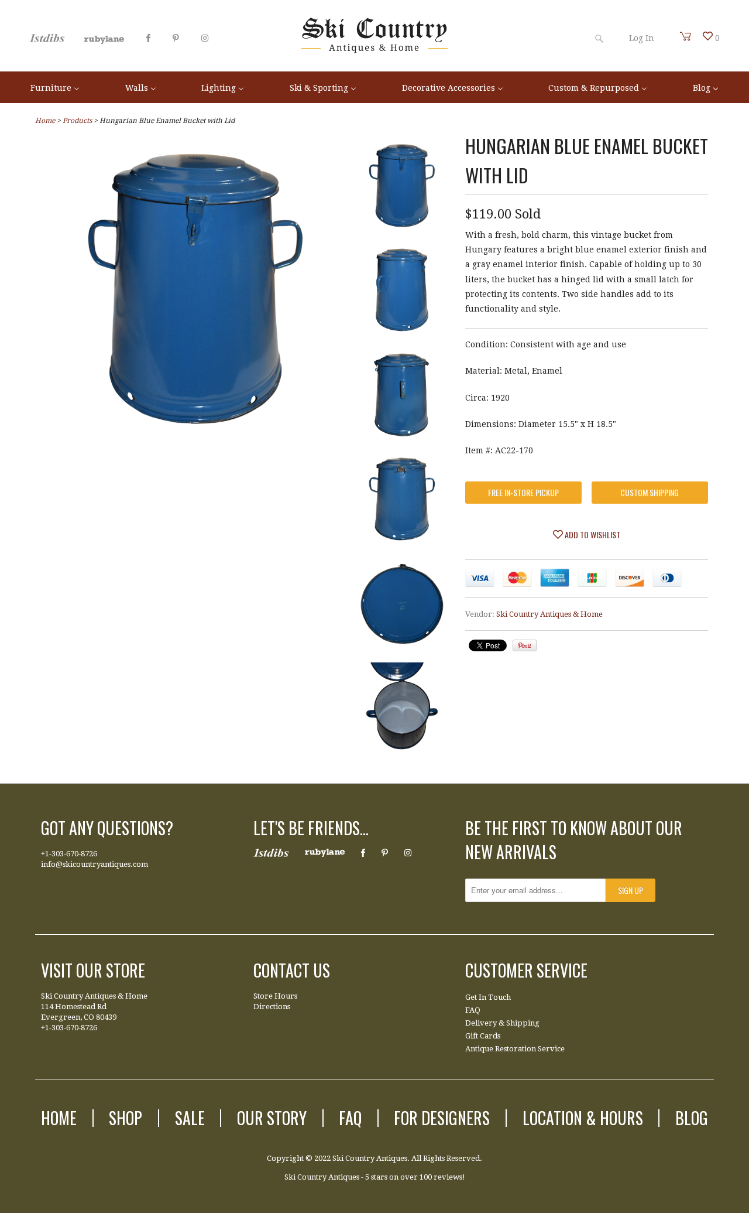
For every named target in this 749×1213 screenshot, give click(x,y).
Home (59, 1118)
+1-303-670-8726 (69, 853)
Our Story (272, 1118)
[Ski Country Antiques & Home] (374, 50)
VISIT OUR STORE (93, 970)
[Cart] (686, 36)
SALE (190, 1118)
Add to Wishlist (591, 534)
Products (77, 121)
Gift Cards (482, 1035)
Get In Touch (488, 997)
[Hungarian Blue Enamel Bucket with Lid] (196, 435)
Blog (691, 1118)
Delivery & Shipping (502, 1023)
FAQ (472, 1010)
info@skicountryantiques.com (94, 864)
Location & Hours (583, 1118)
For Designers (442, 1118)
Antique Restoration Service (515, 1048)
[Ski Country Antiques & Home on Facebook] (148, 38)
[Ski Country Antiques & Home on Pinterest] (176, 38)
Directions (271, 1006)
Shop (125, 1118)
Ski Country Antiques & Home (549, 614)
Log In (641, 38)
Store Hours (275, 996)
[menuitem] (55, 86)
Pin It (525, 645)
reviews (448, 1177)
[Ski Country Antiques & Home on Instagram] (204, 38)
